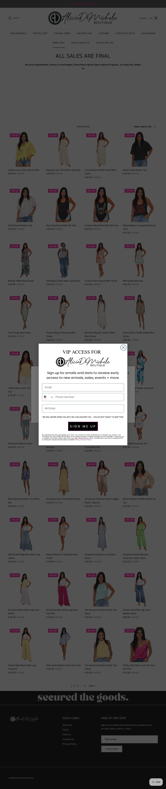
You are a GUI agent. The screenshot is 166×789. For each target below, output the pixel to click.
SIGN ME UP (83, 426)
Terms (89, 440)
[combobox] (48, 397)
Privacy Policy (80, 440)
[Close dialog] (123, 347)
